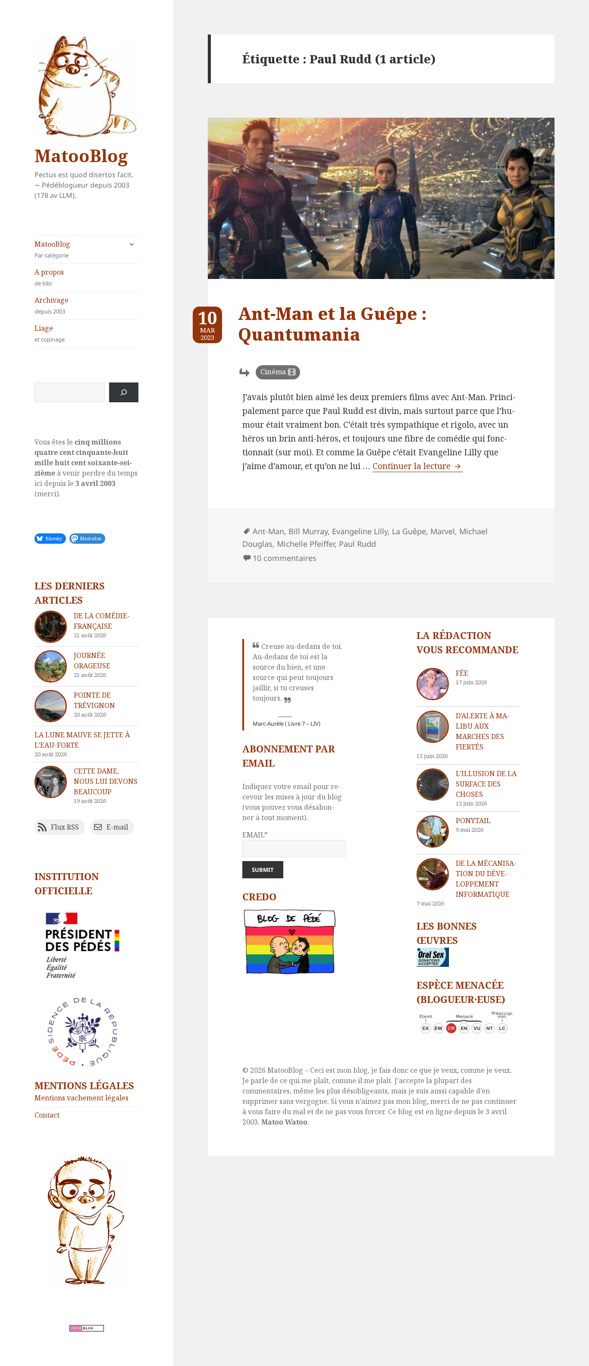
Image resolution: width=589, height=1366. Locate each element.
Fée (462, 673)
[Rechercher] (123, 392)
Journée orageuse (92, 660)
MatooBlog (81, 155)
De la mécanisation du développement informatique (486, 878)
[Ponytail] (433, 831)
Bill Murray (308, 531)
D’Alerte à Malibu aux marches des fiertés (483, 731)
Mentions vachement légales (81, 1098)
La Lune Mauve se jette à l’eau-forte (82, 740)
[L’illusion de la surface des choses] (433, 784)
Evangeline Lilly (360, 531)
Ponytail (473, 820)
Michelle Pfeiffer (306, 544)
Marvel (442, 531)
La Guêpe (409, 531)
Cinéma (273, 371)
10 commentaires (284, 558)
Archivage (51, 305)
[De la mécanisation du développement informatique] (433, 874)
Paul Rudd (357, 544)
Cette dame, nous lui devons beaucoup (106, 781)
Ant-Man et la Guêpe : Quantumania (332, 323)
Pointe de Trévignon (94, 700)
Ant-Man (268, 531)
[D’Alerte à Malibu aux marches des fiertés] (433, 727)
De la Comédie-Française (102, 621)
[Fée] (433, 684)
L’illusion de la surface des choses (486, 784)
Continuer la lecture (418, 466)
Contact (47, 1115)
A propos (49, 277)
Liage (49, 333)
